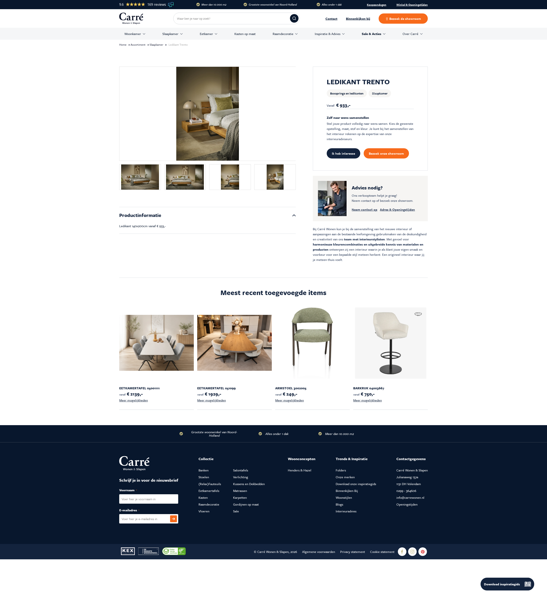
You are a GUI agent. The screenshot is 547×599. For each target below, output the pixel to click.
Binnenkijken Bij (347, 490)
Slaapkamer (170, 33)
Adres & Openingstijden (397, 209)
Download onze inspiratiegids (356, 483)
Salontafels (240, 470)
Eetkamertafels (209, 490)
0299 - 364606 (406, 490)
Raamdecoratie (283, 33)
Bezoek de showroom (404, 18)
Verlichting (240, 477)
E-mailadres (134, 510)
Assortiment (138, 44)
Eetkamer (206, 33)
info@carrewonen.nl (410, 497)
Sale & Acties (371, 33)
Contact (331, 18)
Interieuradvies (346, 511)
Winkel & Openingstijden (412, 5)
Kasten (203, 497)
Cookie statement (382, 551)
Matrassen (240, 490)
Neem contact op (364, 209)
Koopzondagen (376, 5)
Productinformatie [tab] (140, 215)
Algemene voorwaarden (318, 551)
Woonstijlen (344, 497)
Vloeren (204, 511)
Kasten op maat (245, 33)
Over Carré (410, 33)
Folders (341, 470)
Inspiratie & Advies (327, 33)
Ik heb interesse (343, 153)
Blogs (339, 504)
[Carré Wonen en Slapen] (134, 18)
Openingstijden (407, 504)
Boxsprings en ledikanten (346, 93)
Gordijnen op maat (246, 504)
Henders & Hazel (299, 470)
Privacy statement (352, 551)
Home (122, 44)
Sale (236, 511)
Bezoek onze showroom (386, 153)
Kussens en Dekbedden (249, 483)
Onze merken (345, 477)
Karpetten (240, 497)
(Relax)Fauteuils (210, 483)
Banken (204, 470)
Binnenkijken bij (358, 18)
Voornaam (132, 490)
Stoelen (204, 477)
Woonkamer (132, 33)
